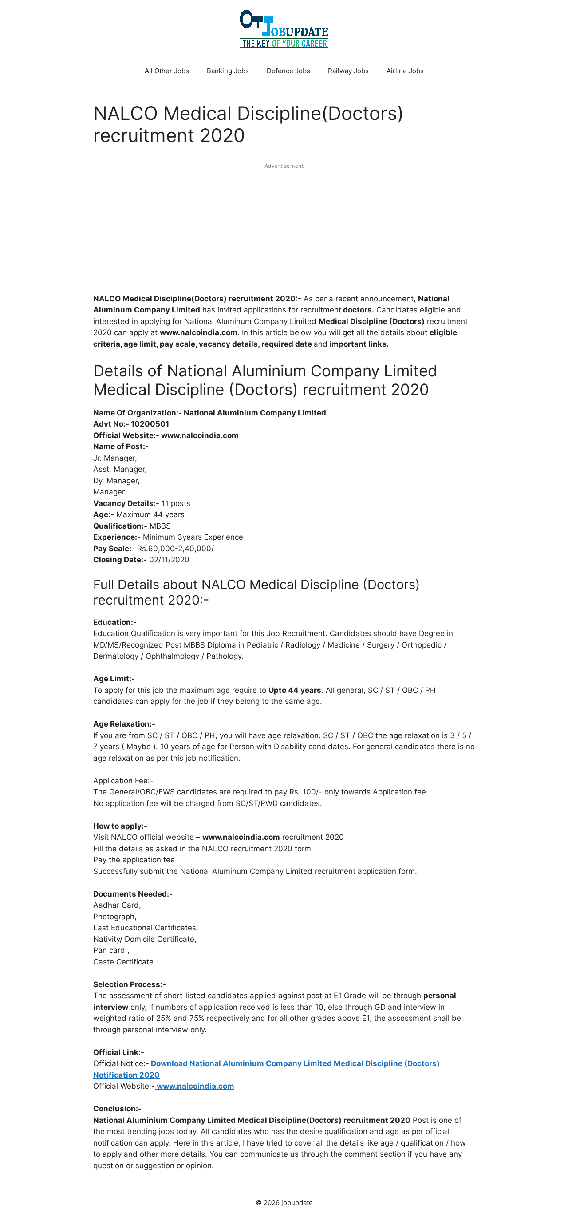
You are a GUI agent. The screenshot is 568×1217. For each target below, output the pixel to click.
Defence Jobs (288, 71)
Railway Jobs (348, 71)
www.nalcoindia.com (194, 1086)
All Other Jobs (167, 71)
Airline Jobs (405, 71)
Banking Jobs (228, 71)
